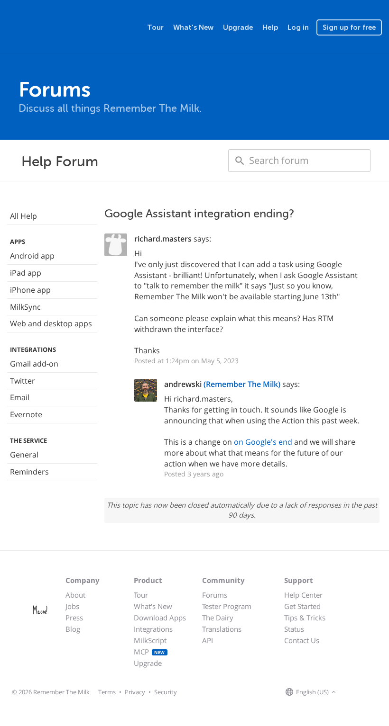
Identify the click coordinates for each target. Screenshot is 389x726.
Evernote (26, 414)
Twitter (22, 381)
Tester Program (226, 606)
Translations (221, 629)
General (24, 454)
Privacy (135, 692)
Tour (155, 27)
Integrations (153, 629)
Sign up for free (349, 27)
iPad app (25, 273)
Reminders (29, 471)
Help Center (303, 595)
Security (165, 692)
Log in (298, 27)
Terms (107, 692)
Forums (214, 595)
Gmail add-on (34, 364)
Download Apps (160, 617)
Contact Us (301, 640)
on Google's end (263, 442)
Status (294, 629)
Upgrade (238, 27)
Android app (32, 256)
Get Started (302, 606)
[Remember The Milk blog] (377, 692)
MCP (149, 651)
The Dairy (217, 617)
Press (74, 617)
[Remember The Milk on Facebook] (352, 692)
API (207, 640)
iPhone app (30, 290)
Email (19, 397)
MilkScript (150, 640)
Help (270, 27)
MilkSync (25, 307)
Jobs (72, 606)
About (75, 595)
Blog (72, 629)
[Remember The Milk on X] (365, 692)
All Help (23, 216)
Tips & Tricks (304, 617)
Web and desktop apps (51, 323)
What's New (193, 27)
